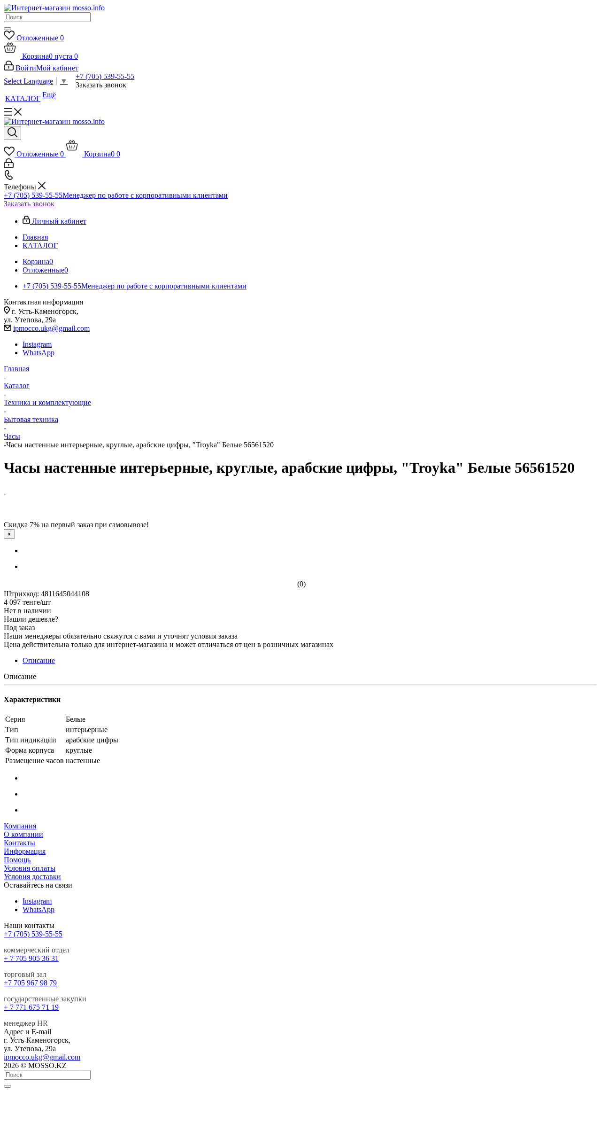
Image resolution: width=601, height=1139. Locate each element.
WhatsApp (38, 353)
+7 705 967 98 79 (30, 983)
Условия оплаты (29, 868)
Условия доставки (32, 877)
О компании (23, 834)
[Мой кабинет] (9, 166)
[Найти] (7, 28)
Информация (25, 851)
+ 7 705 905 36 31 (31, 958)
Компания (20, 826)
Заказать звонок (29, 204)
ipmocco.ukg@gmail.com (51, 328)
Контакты (19, 843)
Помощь (17, 860)
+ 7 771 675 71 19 (31, 1007)
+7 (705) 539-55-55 (105, 76)
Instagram (37, 344)
